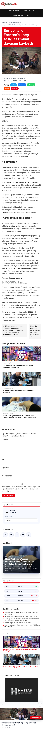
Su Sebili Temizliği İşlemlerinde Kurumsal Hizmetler (20, 616)
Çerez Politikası (17, 15)
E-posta (5, 467)
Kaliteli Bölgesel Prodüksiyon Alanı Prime (17, 623)
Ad (3, 459)
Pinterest (14, 88)
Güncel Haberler (14, 11)
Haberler (4, 22)
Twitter (14, 85)
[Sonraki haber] (36, 549)
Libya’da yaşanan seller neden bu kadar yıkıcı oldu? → (35, 331)
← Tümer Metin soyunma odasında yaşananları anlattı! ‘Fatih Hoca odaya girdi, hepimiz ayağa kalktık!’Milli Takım (13, 330)
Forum (29, 15)
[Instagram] (17, 534)
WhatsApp (31, 85)
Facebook (22, 85)
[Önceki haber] (32, 549)
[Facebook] (5, 534)
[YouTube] (22, 534)
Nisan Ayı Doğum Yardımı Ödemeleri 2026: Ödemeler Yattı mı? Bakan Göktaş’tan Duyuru (21, 619)
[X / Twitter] (11, 534)
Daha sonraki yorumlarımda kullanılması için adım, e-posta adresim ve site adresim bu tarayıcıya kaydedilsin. (21, 489)
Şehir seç (8, 516)
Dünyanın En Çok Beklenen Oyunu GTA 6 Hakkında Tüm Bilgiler (20, 613)
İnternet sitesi (7, 476)
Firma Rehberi (29, 11)
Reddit (7, 88)
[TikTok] (28, 534)
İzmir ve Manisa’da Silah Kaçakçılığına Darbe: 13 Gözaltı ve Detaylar (22, 625)
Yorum (5, 440)
